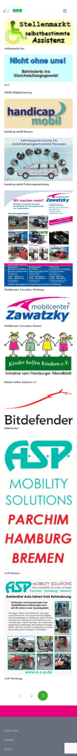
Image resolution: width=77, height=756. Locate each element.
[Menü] (65, 10)
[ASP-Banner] (38, 436)
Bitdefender (11, 428)
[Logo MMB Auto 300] (6, 11)
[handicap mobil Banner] (38, 100)
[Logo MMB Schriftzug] (17, 11)
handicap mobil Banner (18, 131)
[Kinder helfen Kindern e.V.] (38, 334)
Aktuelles (9, 740)
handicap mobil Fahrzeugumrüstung (26, 184)
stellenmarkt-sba (14, 48)
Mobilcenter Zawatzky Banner (23, 325)
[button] (72, 10)
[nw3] (38, 56)
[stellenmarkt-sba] (38, 21)
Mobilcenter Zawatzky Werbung (24, 289)
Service (8, 749)
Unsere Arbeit (11, 730)
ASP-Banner (12, 573)
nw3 (6, 84)
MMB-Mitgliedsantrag (18, 92)
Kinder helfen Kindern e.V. (20, 382)
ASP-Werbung (13, 678)
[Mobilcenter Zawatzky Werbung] (38, 192)
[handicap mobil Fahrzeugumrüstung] (38, 139)
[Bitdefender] (38, 390)
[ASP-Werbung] (38, 581)
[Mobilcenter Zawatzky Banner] (38, 297)
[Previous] (9, 696)
